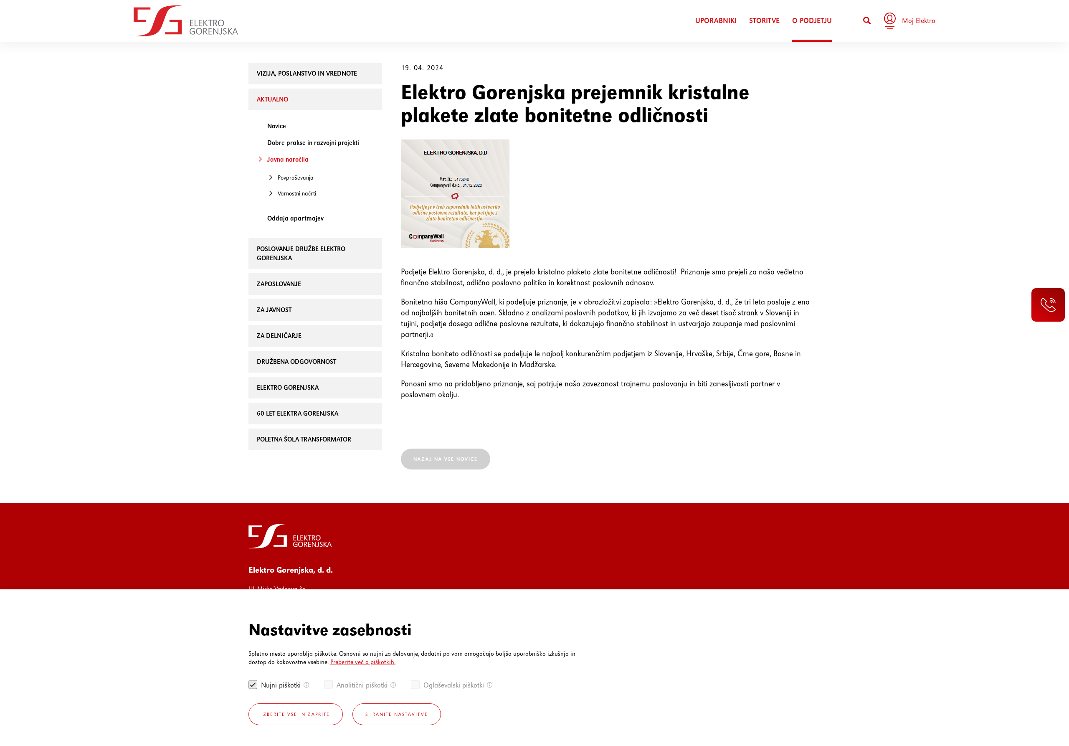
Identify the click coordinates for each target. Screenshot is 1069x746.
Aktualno (272, 99)
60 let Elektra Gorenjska (297, 413)
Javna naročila (288, 159)
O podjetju (812, 20)
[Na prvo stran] (186, 21)
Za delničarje (279, 336)
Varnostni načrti (297, 193)
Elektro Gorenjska (288, 387)
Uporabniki (716, 20)
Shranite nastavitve (396, 714)
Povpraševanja (296, 177)
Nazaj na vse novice (445, 459)
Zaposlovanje (279, 284)
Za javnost (274, 310)
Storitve (764, 20)
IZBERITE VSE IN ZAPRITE (295, 714)
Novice (276, 126)
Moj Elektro (918, 20)
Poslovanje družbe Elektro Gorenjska (301, 253)
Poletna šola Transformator (304, 439)
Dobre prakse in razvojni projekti (313, 143)
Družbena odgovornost (296, 361)
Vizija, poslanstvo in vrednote (307, 73)
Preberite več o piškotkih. (362, 662)
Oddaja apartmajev (295, 218)
